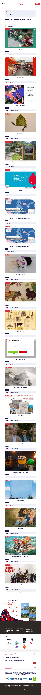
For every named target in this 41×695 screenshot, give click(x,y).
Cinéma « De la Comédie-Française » (20, 585)
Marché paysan (20, 49)
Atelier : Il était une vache (20, 274)
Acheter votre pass (9, 654)
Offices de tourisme (19, 628)
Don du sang (20, 190)
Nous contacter (21, 689)
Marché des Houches (20, 77)
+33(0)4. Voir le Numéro (14, 54)
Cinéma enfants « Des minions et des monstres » (20, 472)
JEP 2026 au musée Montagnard (21, 105)
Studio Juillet (8, 686)
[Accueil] (20, 4)
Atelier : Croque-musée (20, 331)
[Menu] (2, 4)
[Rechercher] (5, 4)
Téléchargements (29, 629)
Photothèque (18, 630)
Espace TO (17, 626)
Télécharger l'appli (8, 668)
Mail (7, 54)
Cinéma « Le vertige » (20, 444)
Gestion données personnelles (28, 685)
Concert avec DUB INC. (20, 500)
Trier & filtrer (29, 23)
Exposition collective (20, 415)
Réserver (37, 3)
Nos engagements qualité (9, 685)
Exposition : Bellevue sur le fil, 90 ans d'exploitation (20, 162)
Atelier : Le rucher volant (21, 133)
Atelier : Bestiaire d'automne (20, 303)
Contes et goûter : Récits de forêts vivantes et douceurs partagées (20, 218)
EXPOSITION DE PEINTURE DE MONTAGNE (20, 387)
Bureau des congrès (8, 628)
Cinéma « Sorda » (20, 528)
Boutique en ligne (8, 626)
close (34, 12)
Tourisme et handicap (30, 631)
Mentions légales (18, 685)
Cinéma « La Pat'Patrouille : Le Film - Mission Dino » (20, 556)
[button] (19, 159)
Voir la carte (8, 23)
